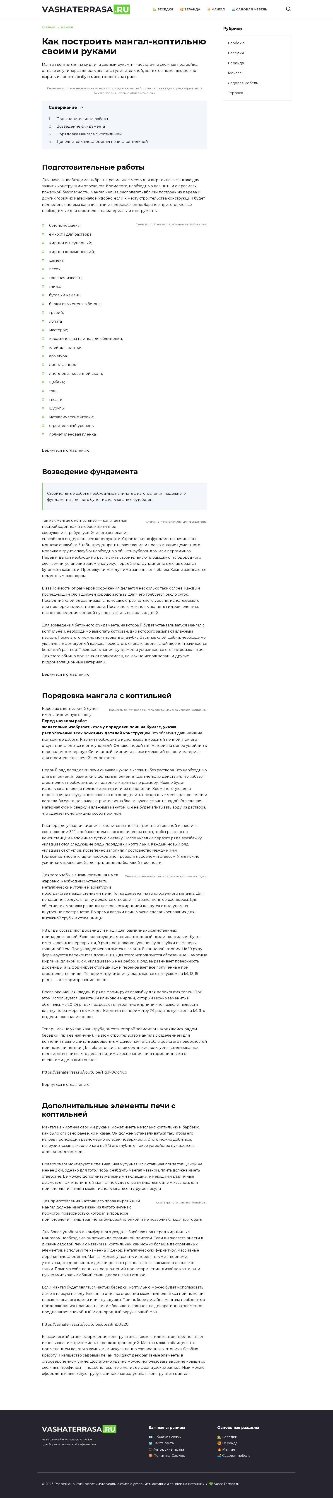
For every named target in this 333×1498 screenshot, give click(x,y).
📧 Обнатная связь (165, 1437)
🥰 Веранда (190, 9)
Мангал (234, 73)
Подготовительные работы (82, 119)
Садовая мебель (243, 83)
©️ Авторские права (166, 1449)
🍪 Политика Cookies (167, 1456)
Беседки (236, 53)
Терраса (235, 93)
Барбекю (236, 43)
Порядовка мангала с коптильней (89, 134)
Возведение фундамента (81, 126)
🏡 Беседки (163, 9)
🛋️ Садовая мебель (249, 9)
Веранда (236, 63)
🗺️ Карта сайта (161, 1443)
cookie (88, 1439)
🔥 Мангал (216, 9)
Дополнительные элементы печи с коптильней (102, 141)
